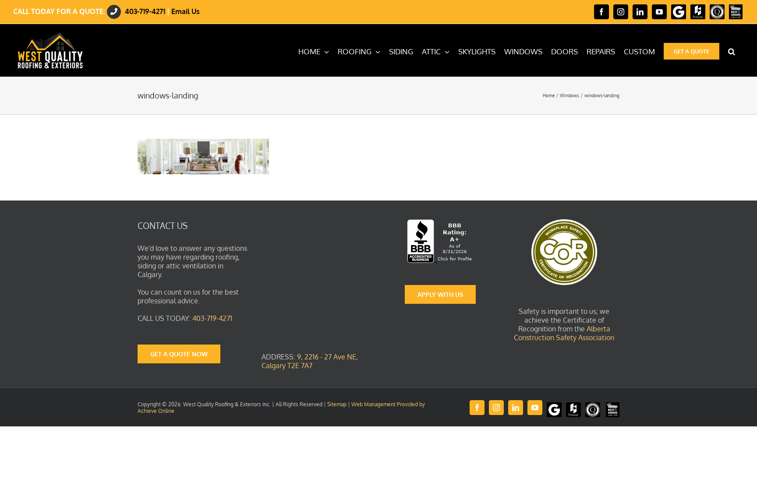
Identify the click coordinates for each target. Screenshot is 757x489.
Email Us (185, 11)
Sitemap (337, 404)
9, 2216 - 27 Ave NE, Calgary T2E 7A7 (310, 361)
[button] (731, 50)
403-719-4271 (145, 11)
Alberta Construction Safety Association (564, 333)
